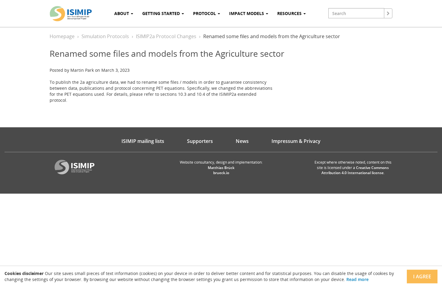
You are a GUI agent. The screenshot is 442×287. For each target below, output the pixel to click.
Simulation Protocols (105, 36)
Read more (357, 279)
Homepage (62, 36)
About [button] (122, 13)
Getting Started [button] (161, 13)
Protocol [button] (205, 13)
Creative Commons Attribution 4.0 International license (355, 170)
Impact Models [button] (247, 13)
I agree (422, 276)
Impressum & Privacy (296, 141)
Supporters (200, 141)
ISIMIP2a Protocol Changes (166, 36)
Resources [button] (290, 13)
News (242, 141)
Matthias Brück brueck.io (221, 170)
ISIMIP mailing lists (142, 141)
